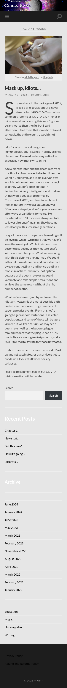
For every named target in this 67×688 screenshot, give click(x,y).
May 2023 (11, 527)
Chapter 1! (11, 430)
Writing (10, 635)
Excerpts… (11, 461)
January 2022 (13, 590)
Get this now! (13, 446)
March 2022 (12, 574)
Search (9, 387)
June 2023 (11, 520)
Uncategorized (14, 627)
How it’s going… (15, 453)
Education (11, 611)
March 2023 (12, 535)
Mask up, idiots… (23, 88)
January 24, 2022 (16, 94)
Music (8, 619)
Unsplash (48, 77)
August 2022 (13, 558)
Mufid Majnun (32, 77)
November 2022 (15, 551)
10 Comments (40, 94)
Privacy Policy (14, 655)
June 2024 (11, 504)
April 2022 (11, 566)
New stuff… (12, 438)
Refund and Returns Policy (22, 663)
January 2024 (13, 512)
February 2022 (14, 582)
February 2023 (14, 543)
